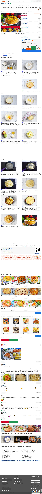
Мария (40, 9)
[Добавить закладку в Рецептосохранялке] (18, 33)
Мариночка (4, 344)
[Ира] (2, 395)
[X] (33, 491)
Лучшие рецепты (16, 476)
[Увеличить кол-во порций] (40, 14)
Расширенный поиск (5, 487)
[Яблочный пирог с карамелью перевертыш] (4, 30)
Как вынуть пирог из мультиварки (20, 443)
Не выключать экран (38, 13)
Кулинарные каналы (5, 490)
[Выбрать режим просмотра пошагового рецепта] (2, 71)
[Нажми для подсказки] (32, 40)
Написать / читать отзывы (6, 249)
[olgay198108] (2, 386)
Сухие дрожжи (25, 23)
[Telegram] (39, 491)
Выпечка (26, 325)
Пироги (6, 325)
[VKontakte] (32, 491)
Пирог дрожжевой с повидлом (33, 295)
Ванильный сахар (25, 27)
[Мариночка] (2, 345)
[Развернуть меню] (41, 493)
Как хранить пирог (31, 433)
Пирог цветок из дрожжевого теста (34, 283)
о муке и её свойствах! (26, 243)
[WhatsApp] (38, 491)
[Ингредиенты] (41, 490)
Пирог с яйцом (36, 333)
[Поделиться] (41, 491)
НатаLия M (4, 364)
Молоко (24, 19)
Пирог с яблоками (6, 333)
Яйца (23, 24)
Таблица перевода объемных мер (26, 39)
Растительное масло (26, 22)
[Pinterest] (37, 491)
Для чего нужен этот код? (37, 253)
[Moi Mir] (36, 491)
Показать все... (38, 335)
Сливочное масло (25, 34)
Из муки (16, 333)
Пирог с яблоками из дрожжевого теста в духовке (20, 284)
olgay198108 (4, 385)
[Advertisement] (11, 40)
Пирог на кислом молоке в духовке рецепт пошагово (7, 284)
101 (3, 33)
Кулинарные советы (17, 478)
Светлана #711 (5, 404)
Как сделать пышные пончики (33, 443)
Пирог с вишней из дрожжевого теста (20, 296)
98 (19, 33)
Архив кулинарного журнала (18, 483)
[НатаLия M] (2, 365)
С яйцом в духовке (22, 316)
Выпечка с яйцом (4, 316)
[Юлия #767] (2, 413)
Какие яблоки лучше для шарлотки (21, 433)
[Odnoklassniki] (35, 491)
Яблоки (24, 31)
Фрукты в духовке (29, 316)
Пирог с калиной (17, 307)
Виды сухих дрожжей (5, 443)
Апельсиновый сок (25, 37)
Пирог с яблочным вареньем (6, 295)
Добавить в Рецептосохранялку (7, 248)
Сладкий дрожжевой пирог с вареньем (6, 308)
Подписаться (36, 482)
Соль (23, 28)
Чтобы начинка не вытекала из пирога (6, 434)
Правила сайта (4, 478)
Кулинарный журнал (17, 481)
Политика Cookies (5, 481)
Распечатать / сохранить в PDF (7, 250)
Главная (3, 476)
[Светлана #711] (2, 405)
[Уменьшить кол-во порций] (40, 15)
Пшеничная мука (25, 18)
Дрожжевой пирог (26, 333)
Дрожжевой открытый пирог (33, 307)
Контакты (3, 484)
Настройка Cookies (5, 483)
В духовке (16, 325)
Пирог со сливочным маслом (13, 316)
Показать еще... (38, 312)
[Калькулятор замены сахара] (25, 20)
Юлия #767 (4, 412)
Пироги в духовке (36, 325)
